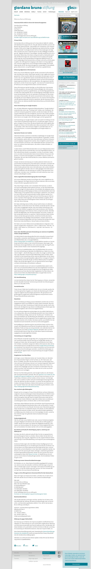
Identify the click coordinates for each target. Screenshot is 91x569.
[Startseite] (45, 8)
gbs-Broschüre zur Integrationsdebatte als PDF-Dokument (67, 126)
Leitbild (21, 12)
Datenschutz (61, 11)
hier (21, 352)
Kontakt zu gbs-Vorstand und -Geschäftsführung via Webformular (31, 37)
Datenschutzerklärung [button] (70, 560)
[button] (25, 545)
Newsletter (17, 555)
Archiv (44, 12)
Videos (74, 69)
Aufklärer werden (33, 561)
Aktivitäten (27, 12)
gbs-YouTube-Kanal (67, 72)
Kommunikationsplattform (65, 146)
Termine (39, 12)
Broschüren (67, 69)
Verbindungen (51, 12)
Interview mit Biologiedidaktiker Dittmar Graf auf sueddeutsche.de (67, 132)
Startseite (16, 15)
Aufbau (33, 12)
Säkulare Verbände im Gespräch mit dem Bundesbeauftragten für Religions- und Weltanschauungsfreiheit (67, 96)
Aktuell (16, 12)
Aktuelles (16, 553)
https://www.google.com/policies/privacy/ (25, 274)
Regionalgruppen (33, 558)
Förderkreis (32, 555)
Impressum (67, 11)
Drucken (19, 546)
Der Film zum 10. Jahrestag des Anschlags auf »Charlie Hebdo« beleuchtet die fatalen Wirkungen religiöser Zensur (67, 104)
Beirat (30, 553)
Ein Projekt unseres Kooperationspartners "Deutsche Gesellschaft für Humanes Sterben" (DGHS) (67, 113)
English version (74, 11)
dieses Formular (33, 454)
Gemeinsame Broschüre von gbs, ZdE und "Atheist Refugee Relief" (68, 119)
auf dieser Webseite (33, 329)
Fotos (63, 71)
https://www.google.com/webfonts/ (24, 241)
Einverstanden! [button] (76, 564)
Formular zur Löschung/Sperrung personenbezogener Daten (30, 494)
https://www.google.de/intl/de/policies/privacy (26, 386)
